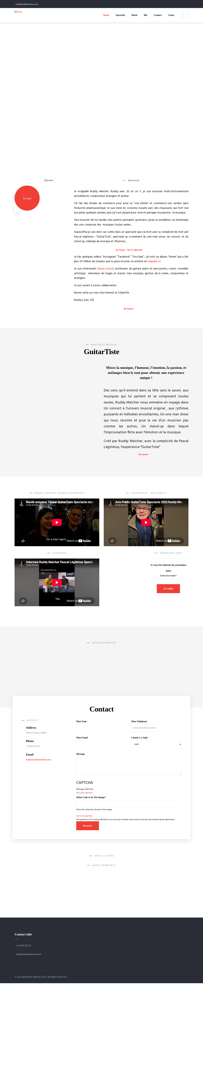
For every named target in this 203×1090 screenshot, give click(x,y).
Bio (145, 15)
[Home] (18, 12)
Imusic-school (105, 268)
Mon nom (81, 721)
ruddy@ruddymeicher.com (38, 759)
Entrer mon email (168, 576)
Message (80, 754)
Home (106, 15)
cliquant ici (154, 261)
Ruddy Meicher (34, 977)
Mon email (82, 737)
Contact (158, 15)
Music (134, 15)
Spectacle (120, 15)
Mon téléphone (139, 721)
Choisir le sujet (139, 737)
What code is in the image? (91, 797)
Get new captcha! (84, 793)
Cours (171, 15)
